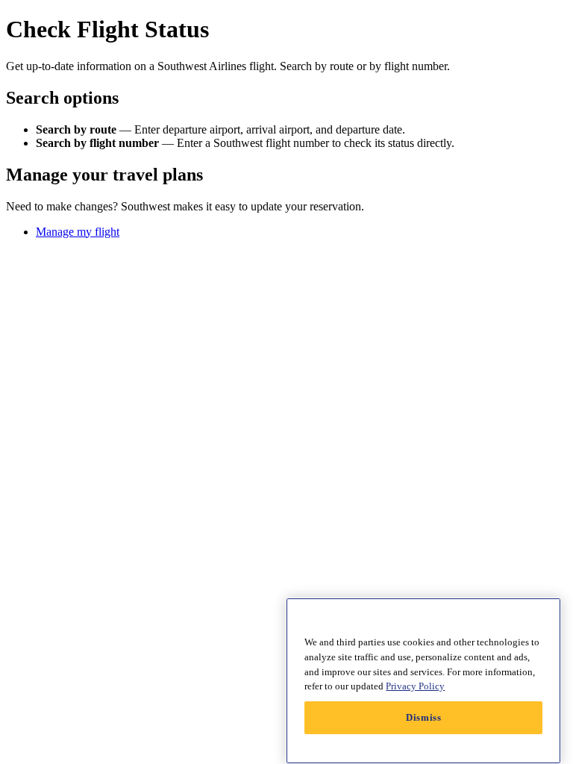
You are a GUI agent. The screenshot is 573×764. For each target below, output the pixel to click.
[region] (423, 681)
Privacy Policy (415, 686)
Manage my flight (77, 231)
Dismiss (424, 717)
